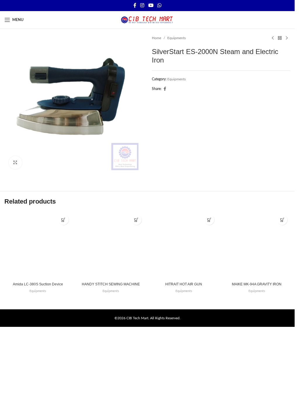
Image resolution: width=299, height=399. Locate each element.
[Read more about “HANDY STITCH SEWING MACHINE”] (136, 220)
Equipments (176, 38)
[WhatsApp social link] (159, 5)
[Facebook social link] (134, 5)
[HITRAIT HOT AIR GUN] (184, 245)
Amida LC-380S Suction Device (38, 284)
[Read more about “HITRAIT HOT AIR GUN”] (209, 220)
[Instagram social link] (142, 5)
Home (156, 38)
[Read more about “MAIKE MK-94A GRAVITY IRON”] (282, 220)
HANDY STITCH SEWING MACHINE (111, 284)
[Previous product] (272, 38)
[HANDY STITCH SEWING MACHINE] (111, 245)
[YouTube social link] (150, 5)
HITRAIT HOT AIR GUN (183, 284)
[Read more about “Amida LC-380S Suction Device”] (63, 220)
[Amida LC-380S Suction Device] (38, 245)
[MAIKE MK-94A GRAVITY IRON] (256, 245)
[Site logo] (147, 19)
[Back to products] (279, 38)
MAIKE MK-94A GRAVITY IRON (256, 284)
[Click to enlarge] (15, 162)
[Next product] (286, 38)
